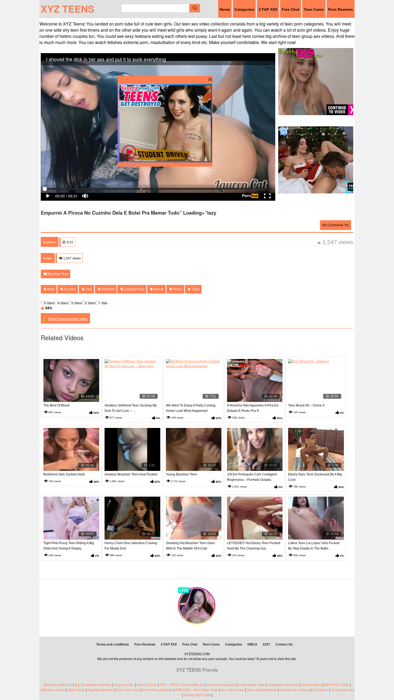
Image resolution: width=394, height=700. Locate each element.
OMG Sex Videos (52, 689)
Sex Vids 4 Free (232, 689)
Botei (50, 289)
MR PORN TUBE (336, 684)
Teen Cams (314, 9)
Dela (88, 289)
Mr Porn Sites (311, 684)
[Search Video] (194, 8)
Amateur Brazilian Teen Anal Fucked (131, 474)
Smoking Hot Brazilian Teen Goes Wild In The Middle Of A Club (190, 545)
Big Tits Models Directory (93, 684)
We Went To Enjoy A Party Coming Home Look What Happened (190, 408)
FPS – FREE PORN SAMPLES (182, 684)
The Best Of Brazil (56, 405)
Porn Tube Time (127, 689)
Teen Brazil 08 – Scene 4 (306, 405)
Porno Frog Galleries (157, 689)
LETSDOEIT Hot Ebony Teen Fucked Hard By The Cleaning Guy (253, 545)
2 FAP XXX (268, 9)
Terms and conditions (112, 644)
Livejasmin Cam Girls (283, 684)
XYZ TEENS (67, 9)
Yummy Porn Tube (197, 694)
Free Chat (290, 9)
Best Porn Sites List (58, 684)
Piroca (177, 289)
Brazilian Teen (57, 274)
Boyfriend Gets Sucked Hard (64, 474)
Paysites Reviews (100, 689)
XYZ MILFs (320, 689)
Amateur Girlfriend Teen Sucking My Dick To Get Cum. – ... (131, 408)
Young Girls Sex (342, 689)
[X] (210, 78)
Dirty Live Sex (124, 684)
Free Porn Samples (221, 684)
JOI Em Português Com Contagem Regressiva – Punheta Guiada (252, 477)
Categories (244, 9)
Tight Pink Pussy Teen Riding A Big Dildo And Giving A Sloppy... (68, 545)
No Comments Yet (335, 225)
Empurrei (108, 289)
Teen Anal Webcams (262, 689)
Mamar (158, 289)
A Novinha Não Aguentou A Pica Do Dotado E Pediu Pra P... (252, 408)
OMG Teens (76, 689)
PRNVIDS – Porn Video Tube (197, 689)
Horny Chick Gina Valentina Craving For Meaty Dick (131, 545)
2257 (266, 644)
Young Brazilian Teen (181, 474)
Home (225, 9)
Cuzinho (69, 289)
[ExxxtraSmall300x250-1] (165, 161)
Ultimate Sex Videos (294, 689)
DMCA (252, 644)
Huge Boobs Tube (251, 684)
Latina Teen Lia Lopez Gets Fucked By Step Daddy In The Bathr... (314, 545)
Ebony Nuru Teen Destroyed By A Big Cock (315, 477)
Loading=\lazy (133, 289)
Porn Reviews (340, 9)
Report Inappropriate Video (68, 318)
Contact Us (284, 644)
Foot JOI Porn (147, 684)
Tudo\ (195, 289)
